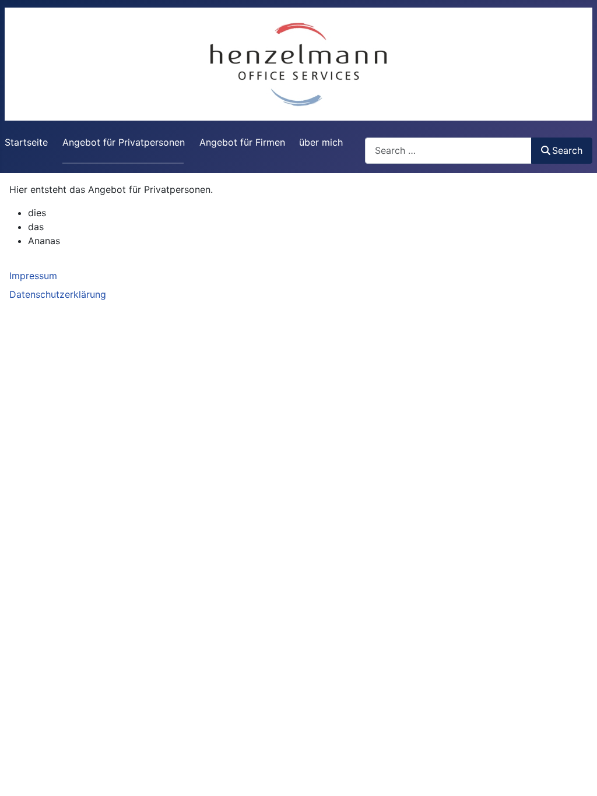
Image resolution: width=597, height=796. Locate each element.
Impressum (33, 275)
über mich (321, 142)
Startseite (26, 142)
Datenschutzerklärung (57, 294)
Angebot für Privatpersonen (123, 142)
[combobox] (448, 151)
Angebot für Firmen (242, 142)
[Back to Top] (577, 774)
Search (567, 150)
